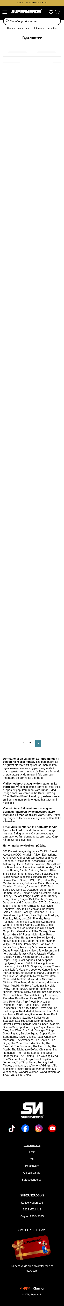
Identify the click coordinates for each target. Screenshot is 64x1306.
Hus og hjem (23, 28)
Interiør (38, 28)
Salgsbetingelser (32, 1179)
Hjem (10, 28)
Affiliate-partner (32, 1172)
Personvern (32, 1165)
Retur (32, 1159)
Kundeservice (32, 1145)
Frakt (32, 1152)
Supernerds (36, 1294)
